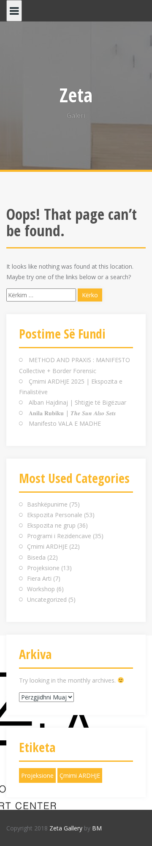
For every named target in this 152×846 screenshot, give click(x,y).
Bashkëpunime (47, 504)
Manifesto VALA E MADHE (65, 423)
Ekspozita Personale (54, 515)
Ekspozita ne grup (51, 525)
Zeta (76, 95)
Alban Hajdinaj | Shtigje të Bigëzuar (77, 402)
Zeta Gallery (65, 828)
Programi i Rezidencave (59, 536)
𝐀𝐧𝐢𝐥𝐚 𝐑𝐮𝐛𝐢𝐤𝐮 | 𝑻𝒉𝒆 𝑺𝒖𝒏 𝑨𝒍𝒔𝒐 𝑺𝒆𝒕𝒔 (72, 413)
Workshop (41, 589)
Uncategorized (47, 599)
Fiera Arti (39, 578)
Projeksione (43, 568)
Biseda (36, 557)
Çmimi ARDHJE (47, 546)
